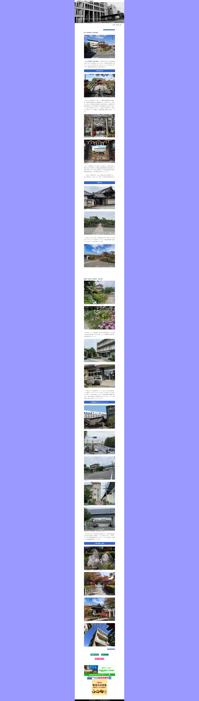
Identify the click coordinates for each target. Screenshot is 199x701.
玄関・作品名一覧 (99, 658)
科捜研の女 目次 (94, 654)
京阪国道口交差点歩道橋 (93, 61)
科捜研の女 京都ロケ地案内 (85, 1)
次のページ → (105, 654)
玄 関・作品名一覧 (117, 24)
